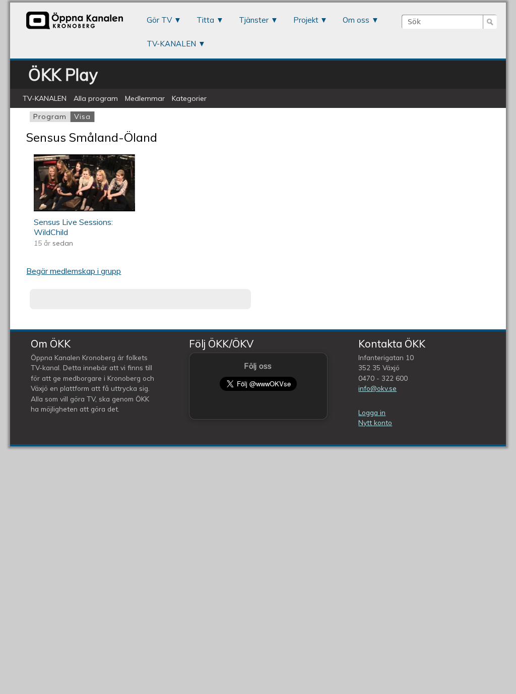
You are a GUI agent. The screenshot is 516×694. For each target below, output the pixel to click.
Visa (84, 116)
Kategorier (189, 98)
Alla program (96, 98)
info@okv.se (377, 388)
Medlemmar (145, 98)
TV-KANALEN (171, 43)
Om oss (356, 20)
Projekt (305, 20)
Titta (205, 20)
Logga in (371, 412)
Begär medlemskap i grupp (73, 271)
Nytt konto (375, 422)
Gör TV (159, 20)
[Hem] (74, 29)
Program (50, 116)
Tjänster (254, 20)
